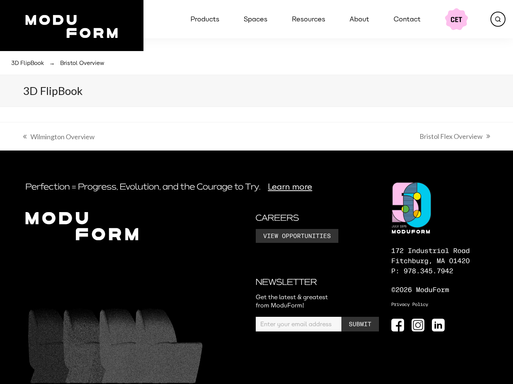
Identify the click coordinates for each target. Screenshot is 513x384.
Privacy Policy (409, 304)
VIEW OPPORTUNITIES (297, 236)
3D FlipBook (27, 63)
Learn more (290, 187)
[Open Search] (497, 19)
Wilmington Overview (59, 138)
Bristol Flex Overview (451, 137)
